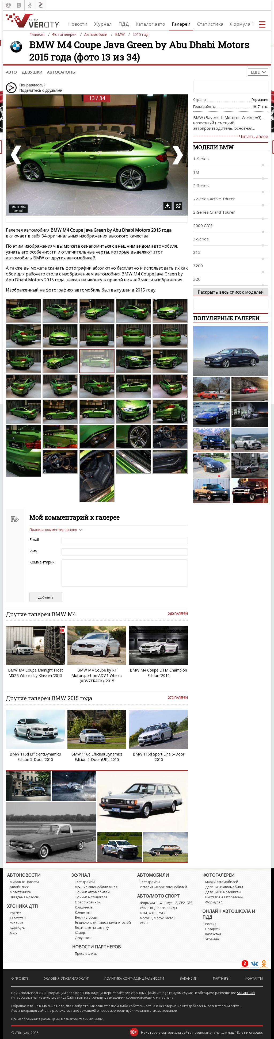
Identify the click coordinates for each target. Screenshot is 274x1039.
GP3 (190, 902)
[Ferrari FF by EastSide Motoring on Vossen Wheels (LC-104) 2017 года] (211, 465)
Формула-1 (149, 902)
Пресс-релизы (86, 953)
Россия (15, 913)
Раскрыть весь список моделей (231, 292)
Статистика (210, 24)
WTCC (153, 913)
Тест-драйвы (85, 882)
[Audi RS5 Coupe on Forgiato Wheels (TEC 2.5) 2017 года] (249, 465)
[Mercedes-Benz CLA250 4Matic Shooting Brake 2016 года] (230, 351)
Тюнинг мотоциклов (91, 897)
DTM (143, 913)
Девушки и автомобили (224, 887)
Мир (13, 933)
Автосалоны (61, 72)
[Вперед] (177, 155)
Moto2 (159, 918)
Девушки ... (83, 938)
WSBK (144, 923)
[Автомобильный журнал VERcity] (32, 20)
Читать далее (253, 136)
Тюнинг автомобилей (92, 892)
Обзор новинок (87, 902)
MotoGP (146, 918)
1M (196, 172)
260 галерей (178, 613)
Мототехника (20, 892)
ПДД (124, 24)
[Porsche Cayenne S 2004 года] (211, 440)
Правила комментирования (53, 529)
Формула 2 (168, 902)
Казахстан (18, 918)
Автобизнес (19, 887)
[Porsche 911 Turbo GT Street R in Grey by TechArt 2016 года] (249, 414)
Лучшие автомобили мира (96, 887)
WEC (162, 913)
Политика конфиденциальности (134, 978)
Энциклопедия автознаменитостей (103, 922)
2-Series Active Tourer (214, 198)
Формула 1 (242, 24)
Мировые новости (24, 882)
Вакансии (188, 978)
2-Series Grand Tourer (214, 212)
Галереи (181, 24)
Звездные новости (24, 897)
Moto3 (170, 918)
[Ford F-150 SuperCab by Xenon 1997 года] (211, 490)
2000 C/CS (202, 225)
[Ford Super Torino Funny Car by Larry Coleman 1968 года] (211, 389)
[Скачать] (167, 206)
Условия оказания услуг (66, 978)
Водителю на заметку (92, 927)
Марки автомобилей (221, 882)
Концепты (82, 912)
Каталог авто (150, 24)
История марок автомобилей (163, 887)
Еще (255, 72)
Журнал (103, 24)
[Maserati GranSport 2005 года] (211, 414)
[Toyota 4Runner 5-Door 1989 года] (249, 490)
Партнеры (221, 978)
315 (196, 252)
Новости (77, 24)
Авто (11, 72)
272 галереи (178, 697)
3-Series (201, 238)
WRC (143, 908)
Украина (17, 923)
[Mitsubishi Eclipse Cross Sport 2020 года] (249, 389)
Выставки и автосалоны (224, 897)
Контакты (254, 978)
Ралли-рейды (166, 908)
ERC (151, 908)
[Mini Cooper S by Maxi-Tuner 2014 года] (249, 440)
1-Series (201, 158)
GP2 (182, 902)
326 (196, 279)
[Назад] (16, 155)
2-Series (201, 185)
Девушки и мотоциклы (223, 892)
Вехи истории (86, 917)
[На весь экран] (178, 206)
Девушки (32, 72)
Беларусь (17, 928)
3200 (198, 265)
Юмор (80, 932)
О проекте (19, 978)
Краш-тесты (84, 907)
